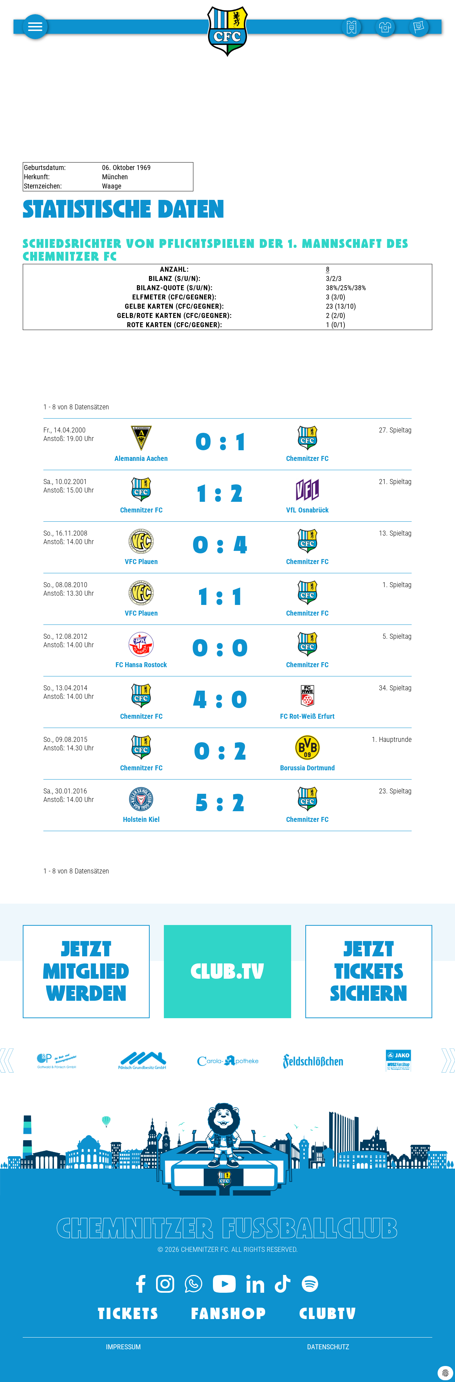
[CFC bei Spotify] (310, 1284)
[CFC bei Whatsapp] (193, 1284)
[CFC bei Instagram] (165, 1284)
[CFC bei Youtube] (224, 1284)
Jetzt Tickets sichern (368, 973)
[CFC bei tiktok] (282, 1284)
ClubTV (328, 1315)
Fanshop (229, 1315)
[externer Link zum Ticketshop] (353, 26)
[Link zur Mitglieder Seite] (420, 26)
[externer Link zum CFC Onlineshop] (386, 26)
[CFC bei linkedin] (255, 1284)
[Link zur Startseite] (227, 55)
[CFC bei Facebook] (140, 1284)
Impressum (123, 1347)
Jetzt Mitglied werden (86, 973)
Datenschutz (328, 1347)
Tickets (128, 1315)
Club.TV (227, 973)
